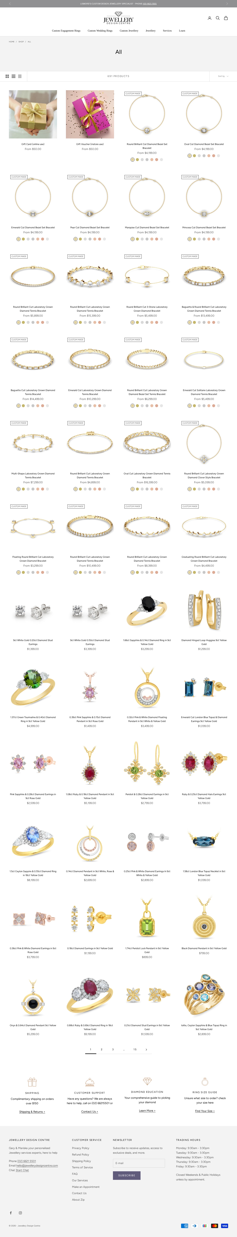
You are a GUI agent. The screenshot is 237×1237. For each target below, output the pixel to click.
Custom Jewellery (129, 30)
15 (135, 1049)
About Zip (78, 1199)
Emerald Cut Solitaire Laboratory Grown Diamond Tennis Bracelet (204, 392)
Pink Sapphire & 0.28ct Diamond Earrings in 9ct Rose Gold (33, 796)
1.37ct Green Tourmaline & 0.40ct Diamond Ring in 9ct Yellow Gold (33, 719)
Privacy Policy (80, 1148)
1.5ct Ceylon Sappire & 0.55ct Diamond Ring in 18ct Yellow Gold (33, 873)
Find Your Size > (205, 1111)
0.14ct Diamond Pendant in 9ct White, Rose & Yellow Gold (90, 873)
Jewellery (151, 30)
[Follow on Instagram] (20, 1213)
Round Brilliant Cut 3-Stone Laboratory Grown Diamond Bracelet (147, 308)
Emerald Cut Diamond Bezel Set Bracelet (33, 227)
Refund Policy (80, 1154)
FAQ (75, 1174)
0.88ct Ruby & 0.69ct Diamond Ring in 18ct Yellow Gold (90, 1027)
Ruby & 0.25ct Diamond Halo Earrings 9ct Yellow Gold (204, 796)
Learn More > (147, 1110)
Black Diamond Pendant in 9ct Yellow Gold (204, 948)
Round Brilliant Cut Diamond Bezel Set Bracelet (147, 146)
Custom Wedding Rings (100, 30)
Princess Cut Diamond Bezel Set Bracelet (204, 227)
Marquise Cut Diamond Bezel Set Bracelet (147, 227)
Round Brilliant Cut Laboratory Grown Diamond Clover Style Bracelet (204, 475)
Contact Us (79, 1193)
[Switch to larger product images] (7, 76)
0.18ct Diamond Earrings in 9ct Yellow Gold (90, 948)
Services (167, 30)
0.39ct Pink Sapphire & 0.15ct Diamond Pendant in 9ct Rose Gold (90, 719)
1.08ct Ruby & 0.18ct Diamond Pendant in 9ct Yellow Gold (90, 796)
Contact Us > (89, 1111)
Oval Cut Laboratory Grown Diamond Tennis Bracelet (147, 475)
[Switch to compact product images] (19, 76)
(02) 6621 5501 (150, 4)
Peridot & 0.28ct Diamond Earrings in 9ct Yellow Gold (147, 796)
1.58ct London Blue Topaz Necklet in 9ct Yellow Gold (204, 873)
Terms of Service (82, 1167)
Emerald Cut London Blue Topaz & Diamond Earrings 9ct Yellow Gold (204, 719)
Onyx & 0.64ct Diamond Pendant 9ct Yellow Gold (33, 1027)
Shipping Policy (81, 1161)
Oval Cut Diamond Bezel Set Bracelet (204, 144)
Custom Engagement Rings (66, 30)
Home (11, 41)
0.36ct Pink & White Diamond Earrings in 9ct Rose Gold (33, 950)
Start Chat (22, 1170)
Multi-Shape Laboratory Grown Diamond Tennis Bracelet (33, 475)
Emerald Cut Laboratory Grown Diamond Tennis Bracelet (90, 392)
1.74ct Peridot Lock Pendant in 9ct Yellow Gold (147, 950)
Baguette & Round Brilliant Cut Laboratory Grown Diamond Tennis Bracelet (204, 308)
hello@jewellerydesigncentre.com (37, 1165)
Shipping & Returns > (32, 1111)
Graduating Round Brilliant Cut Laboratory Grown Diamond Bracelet (204, 558)
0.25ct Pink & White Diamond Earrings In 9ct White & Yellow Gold (147, 873)
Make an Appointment (86, 1187)
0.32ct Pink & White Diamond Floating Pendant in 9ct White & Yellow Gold (147, 719)
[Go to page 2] (146, 1049)
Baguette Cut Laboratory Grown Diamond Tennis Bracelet (33, 392)
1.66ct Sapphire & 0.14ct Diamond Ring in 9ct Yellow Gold (147, 642)
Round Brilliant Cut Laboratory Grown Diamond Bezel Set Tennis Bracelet (147, 392)
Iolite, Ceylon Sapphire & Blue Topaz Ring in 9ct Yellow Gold (204, 1027)
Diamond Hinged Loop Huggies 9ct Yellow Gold (204, 642)
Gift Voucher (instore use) (90, 144)
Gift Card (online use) (32, 144)
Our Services (80, 1180)
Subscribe (126, 1175)
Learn (182, 30)
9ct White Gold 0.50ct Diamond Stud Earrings (90, 642)
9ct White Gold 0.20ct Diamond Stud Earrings (33, 642)
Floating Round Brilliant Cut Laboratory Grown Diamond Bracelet (33, 558)
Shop (21, 41)
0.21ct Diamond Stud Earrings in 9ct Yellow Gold (147, 1027)
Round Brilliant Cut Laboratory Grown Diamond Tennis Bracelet (33, 308)
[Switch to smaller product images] (13, 76)
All (29, 41)
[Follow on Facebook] (11, 1213)
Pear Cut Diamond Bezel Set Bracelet (90, 227)
